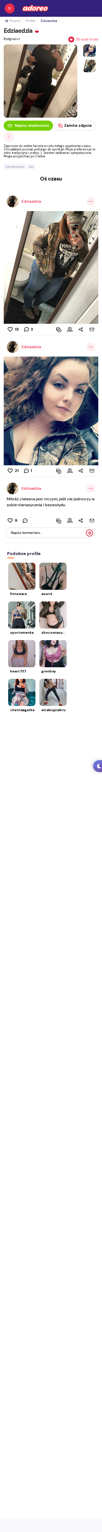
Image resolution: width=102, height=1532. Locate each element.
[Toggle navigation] (10, 8)
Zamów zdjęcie (78, 125)
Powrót (15, 21)
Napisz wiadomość (32, 125)
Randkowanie (14, 167)
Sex (31, 167)
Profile (30, 21)
